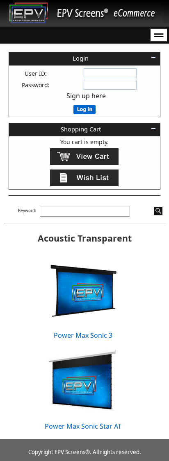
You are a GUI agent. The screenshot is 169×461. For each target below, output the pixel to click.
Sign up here (88, 95)
